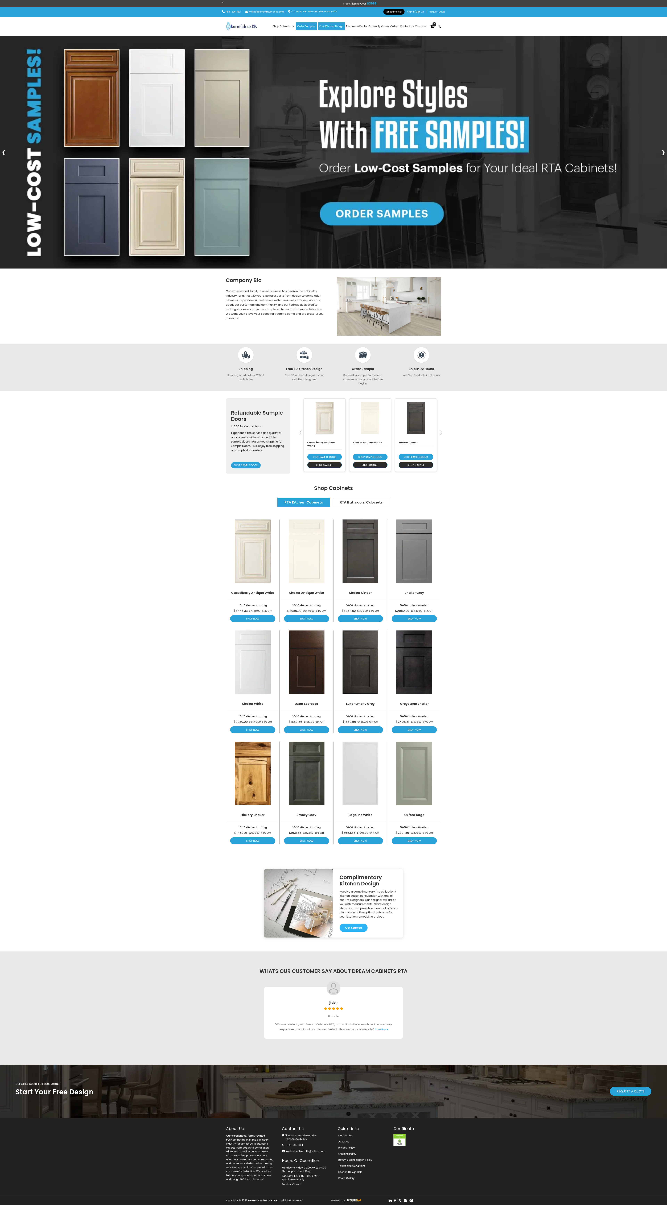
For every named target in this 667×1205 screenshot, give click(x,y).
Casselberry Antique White (252, 593)
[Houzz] (390, 1200)
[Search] (439, 26)
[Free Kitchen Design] (333, 152)
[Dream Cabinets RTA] (241, 26)
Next (663, 152)
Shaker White (252, 704)
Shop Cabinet (324, 465)
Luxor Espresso (306, 704)
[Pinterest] (411, 1200)
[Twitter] (400, 1200)
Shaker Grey (414, 593)
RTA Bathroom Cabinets (361, 502)
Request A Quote (630, 1091)
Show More (375, 1029)
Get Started (353, 928)
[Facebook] (395, 1200)
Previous (4, 152)
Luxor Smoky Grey (360, 704)
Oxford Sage (414, 815)
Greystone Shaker (414, 704)
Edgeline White (360, 815)
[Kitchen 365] (354, 1200)
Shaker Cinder (360, 593)
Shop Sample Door (246, 465)
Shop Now (252, 618)
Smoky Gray (306, 815)
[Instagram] (405, 1200)
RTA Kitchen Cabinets (304, 502)
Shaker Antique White (306, 593)
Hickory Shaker (253, 815)
